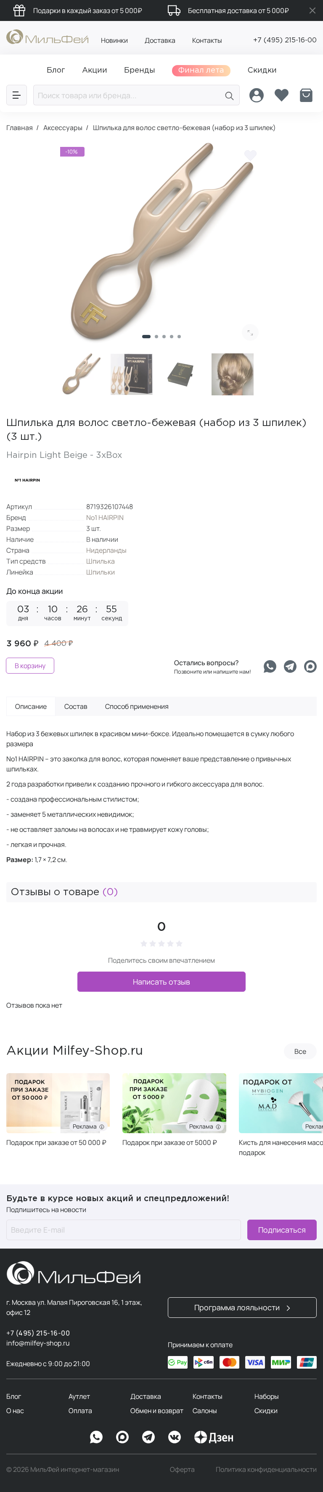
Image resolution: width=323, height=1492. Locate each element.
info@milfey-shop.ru (38, 1343)
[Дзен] (214, 1437)
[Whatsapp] (270, 666)
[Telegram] (290, 666)
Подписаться (282, 1230)
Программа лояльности (237, 1307)
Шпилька (100, 561)
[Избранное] (281, 95)
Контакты (207, 40)
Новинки (114, 40)
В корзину (30, 665)
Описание (31, 706)
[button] (146, 336)
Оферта (182, 1469)
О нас (15, 1410)
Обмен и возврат (156, 1410)
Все (300, 1051)
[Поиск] (230, 95)
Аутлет (79, 1396)
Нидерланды (106, 550)
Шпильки (100, 572)
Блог (13, 1396)
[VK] (175, 1437)
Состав (75, 706)
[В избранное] (250, 155)
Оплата (80, 1410)
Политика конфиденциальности (266, 1469)
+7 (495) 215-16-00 (285, 40)
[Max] (122, 1437)
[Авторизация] (256, 95)
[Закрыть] (312, 10)
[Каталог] (16, 95)
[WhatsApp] (96, 1437)
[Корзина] (306, 95)
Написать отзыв (161, 982)
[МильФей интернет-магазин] (47, 36)
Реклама (86, 1126)
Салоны (205, 1410)
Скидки (266, 1410)
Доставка (160, 40)
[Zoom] (250, 332)
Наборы (266, 1396)
